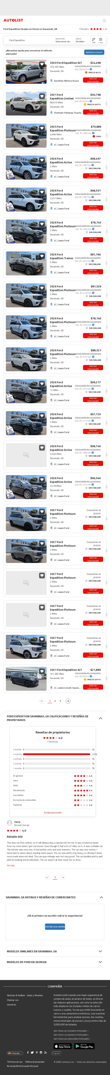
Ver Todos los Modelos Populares (71, 1034)
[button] (93, 40)
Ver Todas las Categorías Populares (72, 1038)
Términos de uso (14, 1061)
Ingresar (56, 1053)
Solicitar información (93, 80)
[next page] (68, 701)
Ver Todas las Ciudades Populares (71, 1030)
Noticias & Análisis (16, 995)
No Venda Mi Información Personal (22, 1066)
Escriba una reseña (52, 812)
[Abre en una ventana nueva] (63, 1046)
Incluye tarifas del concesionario (88, 66)
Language (15, 1053)
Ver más (11, 865)
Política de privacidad (34, 1061)
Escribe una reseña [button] (55, 926)
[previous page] (42, 701)
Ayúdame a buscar (94, 52)
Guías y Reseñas (35, 995)
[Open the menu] (104, 20)
